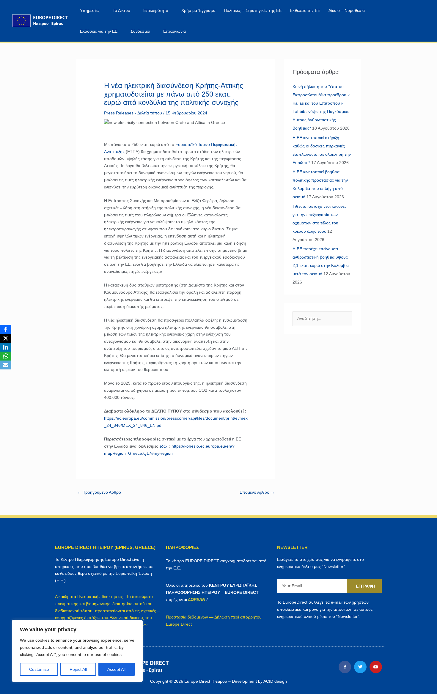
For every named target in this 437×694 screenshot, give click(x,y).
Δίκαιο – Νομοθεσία (346, 10)
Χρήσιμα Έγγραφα (198, 10)
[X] (5, 338)
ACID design (275, 681)
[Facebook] (5, 329)
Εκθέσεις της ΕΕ (305, 10)
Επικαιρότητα (155, 10)
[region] (77, 651)
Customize (39, 669)
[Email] (5, 365)
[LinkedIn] (5, 347)
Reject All (78, 669)
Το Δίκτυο (121, 10)
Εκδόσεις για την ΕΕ (98, 31)
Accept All (116, 669)
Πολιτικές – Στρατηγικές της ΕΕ (253, 10)
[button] (410, 21)
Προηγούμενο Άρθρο (99, 492)
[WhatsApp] (5, 356)
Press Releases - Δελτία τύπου (133, 113)
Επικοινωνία (174, 31)
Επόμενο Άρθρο (257, 492)
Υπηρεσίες (90, 10)
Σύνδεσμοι (140, 31)
